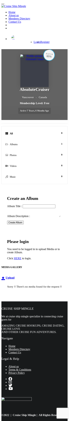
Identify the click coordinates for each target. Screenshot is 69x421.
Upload (10, 277)
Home (11, 12)
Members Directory (19, 18)
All (36, 133)
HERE (17, 258)
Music (36, 176)
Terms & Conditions (19, 369)
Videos (36, 165)
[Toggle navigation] (2, 3)
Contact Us (14, 21)
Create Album (15, 222)
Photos (36, 155)
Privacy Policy (16, 372)
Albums (36, 144)
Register (45, 41)
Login (37, 41)
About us (13, 15)
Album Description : (19, 216)
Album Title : (15, 206)
